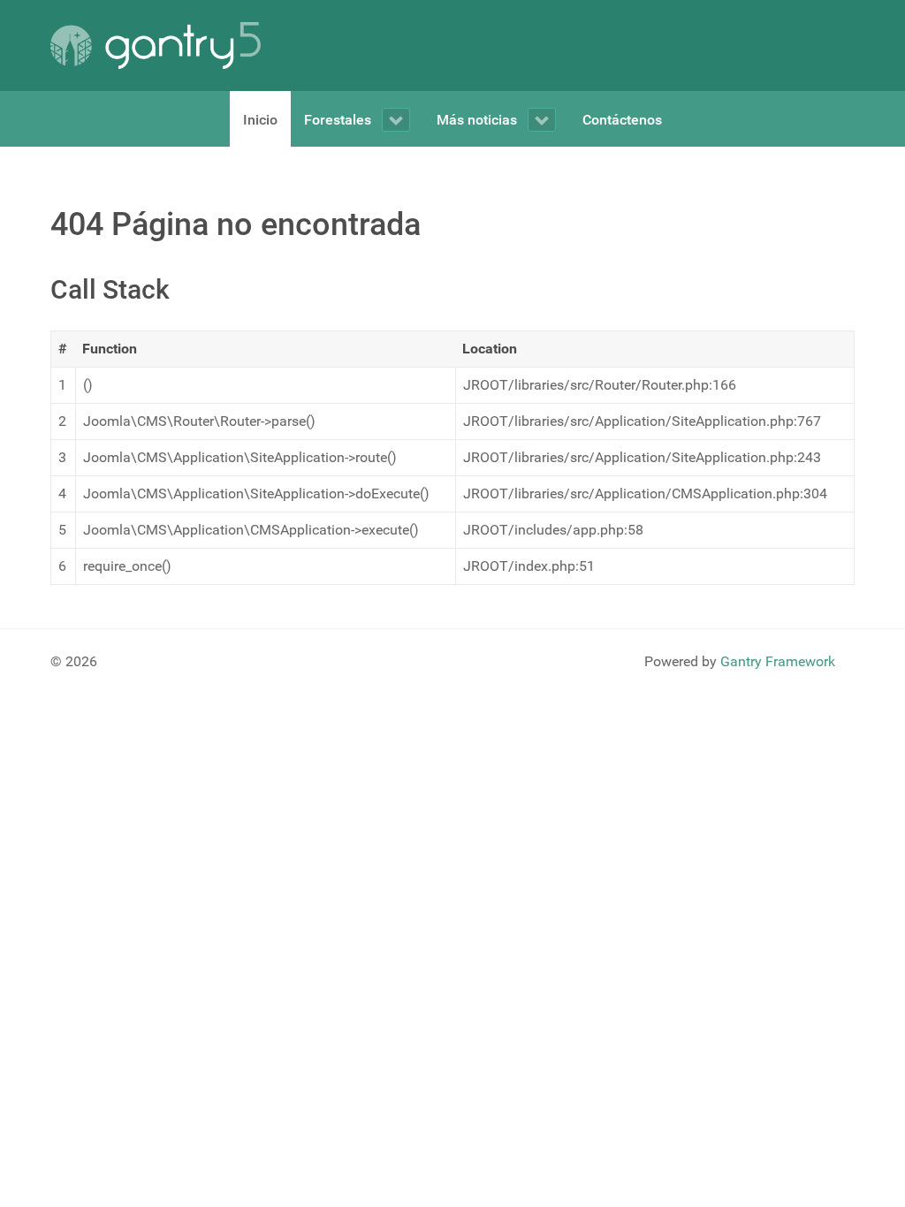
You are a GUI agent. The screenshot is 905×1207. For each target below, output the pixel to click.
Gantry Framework (777, 661)
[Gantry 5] (155, 45)
